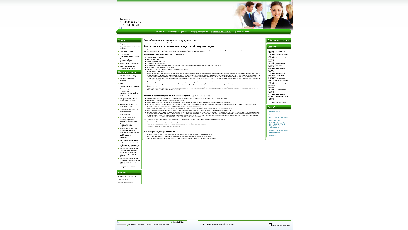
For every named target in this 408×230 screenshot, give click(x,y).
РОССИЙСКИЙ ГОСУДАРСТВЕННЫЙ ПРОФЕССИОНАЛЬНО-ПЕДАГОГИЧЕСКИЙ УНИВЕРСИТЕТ (277, 124)
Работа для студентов (278, 40)
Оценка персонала (126, 51)
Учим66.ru (272, 115)
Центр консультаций (241, 32)
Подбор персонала (126, 44)
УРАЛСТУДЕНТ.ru (275, 112)
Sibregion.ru (273, 135)
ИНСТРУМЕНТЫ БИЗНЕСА (278, 118)
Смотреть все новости (127, 167)
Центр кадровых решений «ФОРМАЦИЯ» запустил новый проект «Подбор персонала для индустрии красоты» (129, 152)
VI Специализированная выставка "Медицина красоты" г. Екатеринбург (128, 119)
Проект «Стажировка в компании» (127, 79)
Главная (146, 43)
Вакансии (272, 46)
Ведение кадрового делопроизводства (126, 60)
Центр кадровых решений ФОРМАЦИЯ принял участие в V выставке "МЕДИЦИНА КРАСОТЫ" (130, 161)
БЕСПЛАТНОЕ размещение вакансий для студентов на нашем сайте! (129, 93)
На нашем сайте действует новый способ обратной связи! (129, 100)
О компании (160, 32)
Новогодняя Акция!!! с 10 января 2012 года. (128, 105)
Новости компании (127, 71)
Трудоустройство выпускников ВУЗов (126, 125)
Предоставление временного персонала (130, 48)
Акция (122, 83)
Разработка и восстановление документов (130, 55)
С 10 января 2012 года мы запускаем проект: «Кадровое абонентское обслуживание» (129, 112)
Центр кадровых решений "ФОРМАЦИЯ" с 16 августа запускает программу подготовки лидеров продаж (129, 143)
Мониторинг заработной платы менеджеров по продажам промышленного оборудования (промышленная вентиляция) (129, 132)
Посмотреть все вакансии (279, 102)
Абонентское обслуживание (129, 63)
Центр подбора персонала (177, 32)
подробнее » (272, 52)
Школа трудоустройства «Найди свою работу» (128, 67)
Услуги (121, 40)
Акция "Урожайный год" (128, 76)
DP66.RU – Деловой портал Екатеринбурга (278, 131)
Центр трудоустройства (199, 32)
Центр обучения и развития (221, 32)
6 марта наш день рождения (130, 86)
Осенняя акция (125, 89)
